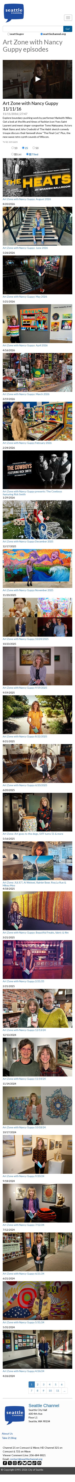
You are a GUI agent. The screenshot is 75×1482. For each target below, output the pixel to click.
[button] (37, 79)
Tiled (34, 154)
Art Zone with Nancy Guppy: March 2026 (26, 394)
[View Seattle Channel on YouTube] (29, 1462)
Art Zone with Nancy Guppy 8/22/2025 (25, 736)
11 (57, 1390)
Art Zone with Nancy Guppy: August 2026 (27, 199)
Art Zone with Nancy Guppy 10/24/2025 (26, 639)
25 (26, 148)
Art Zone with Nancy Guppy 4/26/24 (23, 1371)
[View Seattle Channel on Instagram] (15, 1462)
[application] (37, 79)
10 (15, 148)
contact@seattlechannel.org (26, 1459)
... (64, 1390)
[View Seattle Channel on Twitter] (10, 1462)
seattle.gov (17, 33)
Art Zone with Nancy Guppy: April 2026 (25, 345)
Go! (68, 28)
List (19, 154)
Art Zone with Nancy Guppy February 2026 (27, 442)
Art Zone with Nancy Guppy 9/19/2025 (25, 687)
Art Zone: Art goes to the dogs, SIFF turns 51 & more (33, 833)
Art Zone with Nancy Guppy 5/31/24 (23, 1322)
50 (36, 148)
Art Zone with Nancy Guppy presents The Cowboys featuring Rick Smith (32, 493)
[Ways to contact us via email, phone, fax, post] (39, 1462)
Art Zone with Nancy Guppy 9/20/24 (23, 1176)
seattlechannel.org (54, 33)
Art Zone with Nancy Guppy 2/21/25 (23, 981)
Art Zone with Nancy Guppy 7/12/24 (23, 1224)
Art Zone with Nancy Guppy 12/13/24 (24, 1030)
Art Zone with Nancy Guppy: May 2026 (25, 296)
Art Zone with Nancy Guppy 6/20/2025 (25, 785)
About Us (7, 1433)
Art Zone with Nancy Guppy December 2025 (28, 541)
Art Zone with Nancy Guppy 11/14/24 (24, 1078)
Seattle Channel (44, 1405)
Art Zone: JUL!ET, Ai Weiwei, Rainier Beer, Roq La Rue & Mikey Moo (34, 884)
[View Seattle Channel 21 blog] (34, 1462)
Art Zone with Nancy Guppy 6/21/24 (23, 1273)
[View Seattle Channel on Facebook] (5, 1462)
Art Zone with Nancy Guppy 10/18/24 (24, 1127)
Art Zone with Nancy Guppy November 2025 (28, 590)
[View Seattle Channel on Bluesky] (24, 1462)
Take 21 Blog (9, 1437)
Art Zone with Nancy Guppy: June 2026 (25, 247)
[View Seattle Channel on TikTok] (19, 1462)
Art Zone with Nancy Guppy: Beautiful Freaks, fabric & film (36, 932)
